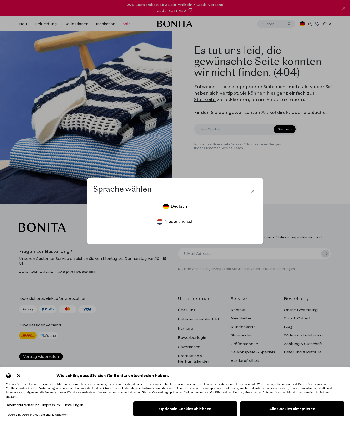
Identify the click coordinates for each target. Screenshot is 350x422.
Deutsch (179, 206)
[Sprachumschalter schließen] (253, 191)
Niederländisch (179, 221)
